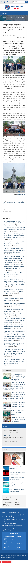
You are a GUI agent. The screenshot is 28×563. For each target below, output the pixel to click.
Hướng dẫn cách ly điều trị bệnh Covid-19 (16, 467)
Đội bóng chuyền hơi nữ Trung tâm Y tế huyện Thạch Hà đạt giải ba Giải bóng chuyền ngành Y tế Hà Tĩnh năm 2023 (14, 235)
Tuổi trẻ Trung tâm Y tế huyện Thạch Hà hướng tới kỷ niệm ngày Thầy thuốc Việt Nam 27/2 (14, 229)
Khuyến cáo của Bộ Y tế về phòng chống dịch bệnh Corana (16, 484)
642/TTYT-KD (7, 441)
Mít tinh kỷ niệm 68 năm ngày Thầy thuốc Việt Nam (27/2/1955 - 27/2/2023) (13, 274)
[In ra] (21, 37)
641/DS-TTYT (7, 432)
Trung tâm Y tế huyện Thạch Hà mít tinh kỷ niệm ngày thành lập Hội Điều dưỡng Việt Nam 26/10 (14, 320)
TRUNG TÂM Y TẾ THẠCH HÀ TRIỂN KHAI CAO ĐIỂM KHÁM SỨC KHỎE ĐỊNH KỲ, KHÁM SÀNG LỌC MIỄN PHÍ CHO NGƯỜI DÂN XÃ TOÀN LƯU (14, 386)
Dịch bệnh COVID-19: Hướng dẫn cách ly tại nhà (16, 478)
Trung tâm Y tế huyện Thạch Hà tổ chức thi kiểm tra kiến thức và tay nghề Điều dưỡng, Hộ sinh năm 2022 (14, 361)
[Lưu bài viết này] (24, 37)
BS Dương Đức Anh (21, 194)
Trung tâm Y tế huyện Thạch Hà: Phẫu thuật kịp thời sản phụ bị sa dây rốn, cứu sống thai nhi (14, 326)
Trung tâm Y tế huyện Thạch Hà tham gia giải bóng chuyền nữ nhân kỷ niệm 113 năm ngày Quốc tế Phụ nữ (14, 266)
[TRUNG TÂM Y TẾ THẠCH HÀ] (14, 7)
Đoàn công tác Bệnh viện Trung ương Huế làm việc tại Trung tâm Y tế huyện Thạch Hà (14, 223)
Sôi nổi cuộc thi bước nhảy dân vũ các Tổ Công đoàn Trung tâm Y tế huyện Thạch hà (14, 345)
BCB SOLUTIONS (11, 557)
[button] (14, 458)
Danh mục (4, 13)
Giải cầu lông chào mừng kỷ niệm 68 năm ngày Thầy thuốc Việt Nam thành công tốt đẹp (14, 291)
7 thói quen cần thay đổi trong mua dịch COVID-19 (17, 473)
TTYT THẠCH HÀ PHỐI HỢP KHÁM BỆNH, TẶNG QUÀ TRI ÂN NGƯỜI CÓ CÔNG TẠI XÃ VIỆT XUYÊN (14, 405)
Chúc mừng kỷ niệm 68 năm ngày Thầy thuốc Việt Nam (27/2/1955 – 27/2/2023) (14, 243)
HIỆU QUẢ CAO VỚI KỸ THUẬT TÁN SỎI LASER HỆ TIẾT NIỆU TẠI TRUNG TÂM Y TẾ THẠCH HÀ (18, 377)
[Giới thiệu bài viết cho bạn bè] (18, 37)
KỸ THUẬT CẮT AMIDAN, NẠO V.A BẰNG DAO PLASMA (17, 412)
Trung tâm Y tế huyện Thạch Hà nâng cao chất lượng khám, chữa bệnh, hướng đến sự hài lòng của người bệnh (14, 250)
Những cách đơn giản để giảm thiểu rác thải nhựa (17, 490)
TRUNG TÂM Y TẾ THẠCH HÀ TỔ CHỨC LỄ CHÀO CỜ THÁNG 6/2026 (18, 419)
